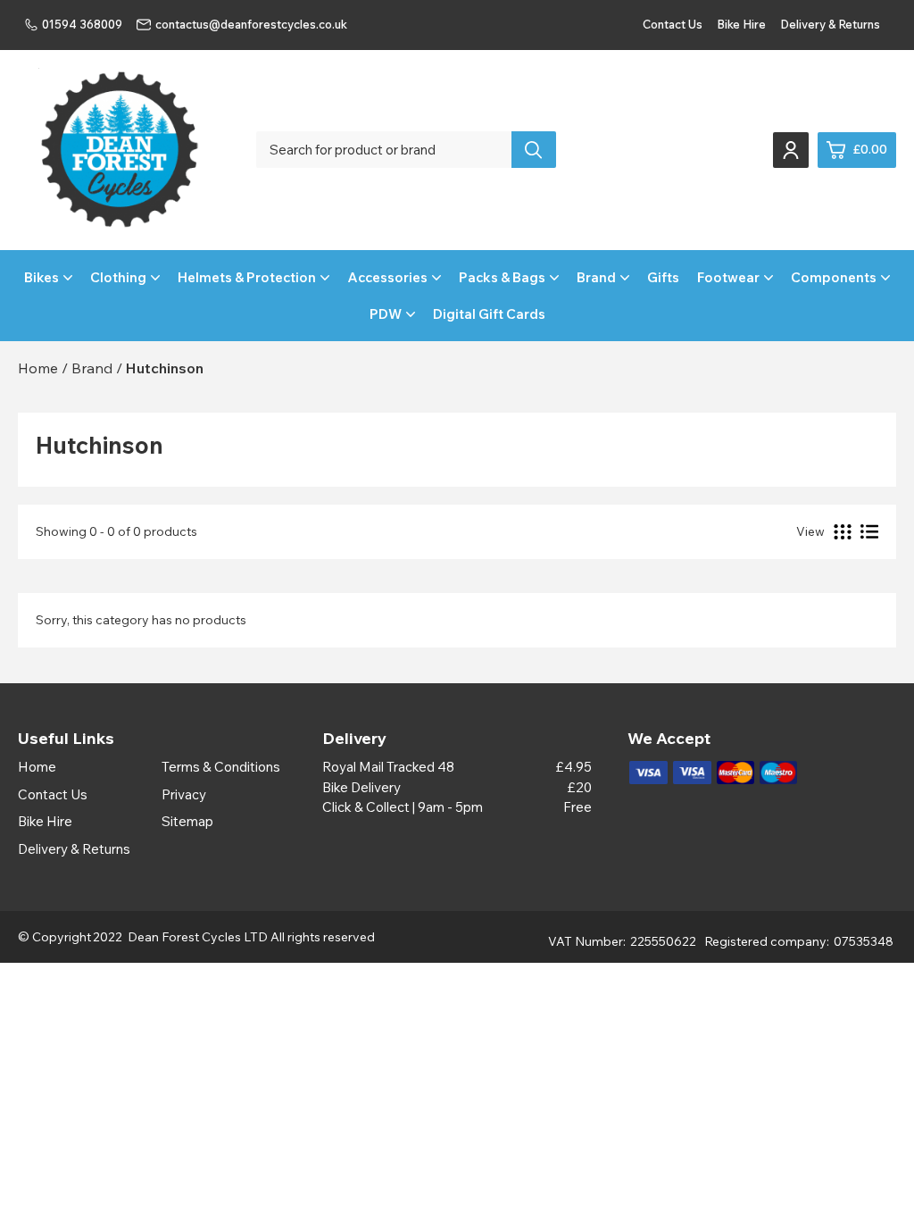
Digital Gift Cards (489, 313)
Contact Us (672, 24)
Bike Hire (741, 24)
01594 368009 (82, 24)
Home (37, 766)
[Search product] (533, 149)
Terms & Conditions (221, 766)
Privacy (184, 794)
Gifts (663, 277)
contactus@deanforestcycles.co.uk (251, 24)
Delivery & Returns (830, 24)
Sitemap (187, 821)
